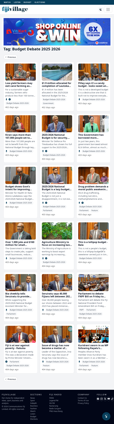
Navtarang (53, 406)
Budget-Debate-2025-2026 (18, 103)
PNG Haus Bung (55, 411)
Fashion (33, 408)
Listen (32, 414)
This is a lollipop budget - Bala (93, 243)
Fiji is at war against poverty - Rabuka (17, 347)
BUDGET (28, 2)
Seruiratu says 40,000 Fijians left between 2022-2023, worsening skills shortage (57, 298)
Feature (94, 210)
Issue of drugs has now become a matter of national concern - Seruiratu (55, 350)
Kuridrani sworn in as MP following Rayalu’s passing (93, 348)
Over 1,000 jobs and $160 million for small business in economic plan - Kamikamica (19, 246)
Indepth (33, 403)
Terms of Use (83, 400)
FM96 (51, 398)
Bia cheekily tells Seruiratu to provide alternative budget (17, 296)
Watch (32, 411)
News (32, 398)
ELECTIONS (40, 2)
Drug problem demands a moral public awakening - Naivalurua (93, 189)
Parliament (47, 210)
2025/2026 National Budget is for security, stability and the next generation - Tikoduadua (56, 139)
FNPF (81, 310)
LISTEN (17, 2)
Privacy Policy (83, 403)
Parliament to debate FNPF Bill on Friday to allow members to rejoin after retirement (92, 298)
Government (48, 103)
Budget (33, 416)
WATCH (7, 2)
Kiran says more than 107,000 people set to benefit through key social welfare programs (19, 139)
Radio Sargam (55, 408)
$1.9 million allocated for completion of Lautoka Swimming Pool (56, 85)
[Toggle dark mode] (100, 9)
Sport (32, 400)
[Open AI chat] (106, 416)
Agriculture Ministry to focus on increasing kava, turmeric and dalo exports (57, 246)
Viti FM (52, 403)
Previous (11, 57)
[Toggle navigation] (108, 9)
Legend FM (53, 400)
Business (34, 406)
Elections (34, 419)
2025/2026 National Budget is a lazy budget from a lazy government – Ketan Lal (57, 191)
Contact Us (82, 398)
